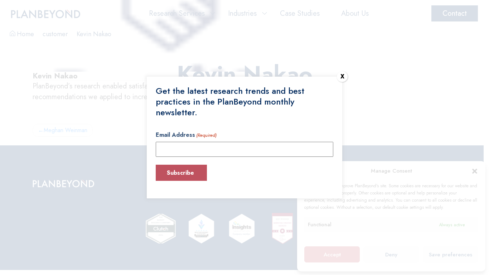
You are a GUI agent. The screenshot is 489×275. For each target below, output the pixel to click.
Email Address (186, 135)
